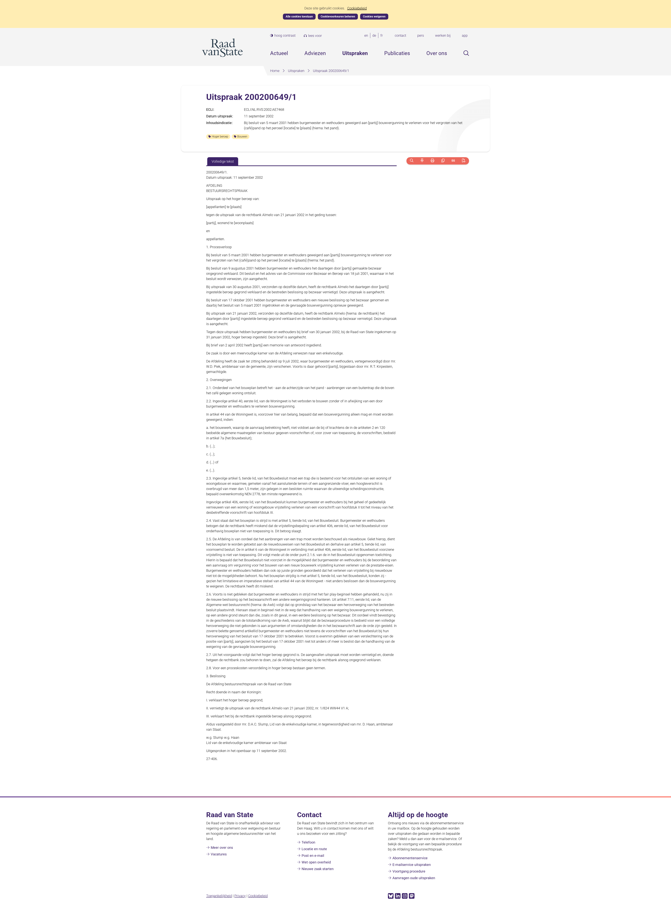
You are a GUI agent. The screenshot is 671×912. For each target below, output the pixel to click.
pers (420, 35)
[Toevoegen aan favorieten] (422, 160)
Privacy (240, 896)
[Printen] (432, 160)
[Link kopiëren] (442, 160)
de (374, 35)
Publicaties (397, 53)
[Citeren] (453, 160)
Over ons (436, 53)
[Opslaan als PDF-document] (463, 160)
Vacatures (219, 854)
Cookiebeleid (357, 8)
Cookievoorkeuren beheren (338, 16)
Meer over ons (222, 847)
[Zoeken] (411, 160)
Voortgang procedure (408, 871)
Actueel (279, 53)
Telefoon (308, 842)
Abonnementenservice (410, 858)
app (465, 35)
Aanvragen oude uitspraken (413, 878)
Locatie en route (314, 849)
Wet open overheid (316, 862)
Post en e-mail (313, 855)
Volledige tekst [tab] (223, 161)
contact (400, 35)
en (366, 35)
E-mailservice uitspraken (411, 865)
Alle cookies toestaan (299, 16)
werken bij (443, 35)
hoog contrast (284, 36)
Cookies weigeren (374, 16)
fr (382, 35)
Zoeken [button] (466, 53)
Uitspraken (355, 53)
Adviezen (315, 53)
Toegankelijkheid (219, 896)
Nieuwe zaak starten (318, 869)
